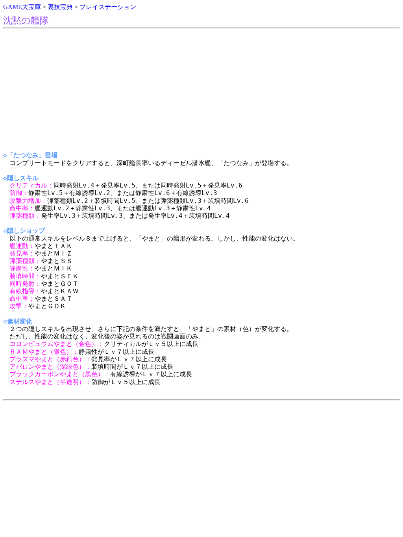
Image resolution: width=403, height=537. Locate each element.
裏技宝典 (60, 7)
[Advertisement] (201, 90)
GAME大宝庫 (22, 7)
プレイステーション (107, 7)
